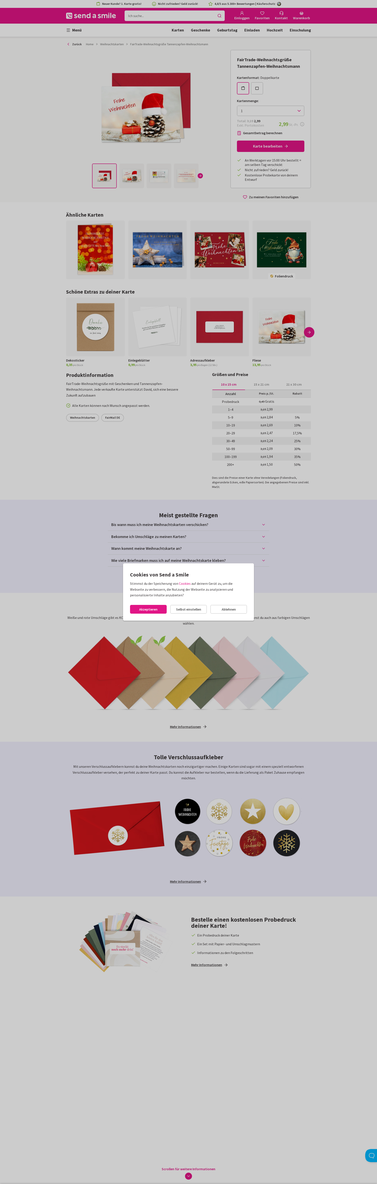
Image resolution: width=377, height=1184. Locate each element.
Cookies (185, 583)
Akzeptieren (148, 609)
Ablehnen (229, 609)
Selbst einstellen (188, 609)
